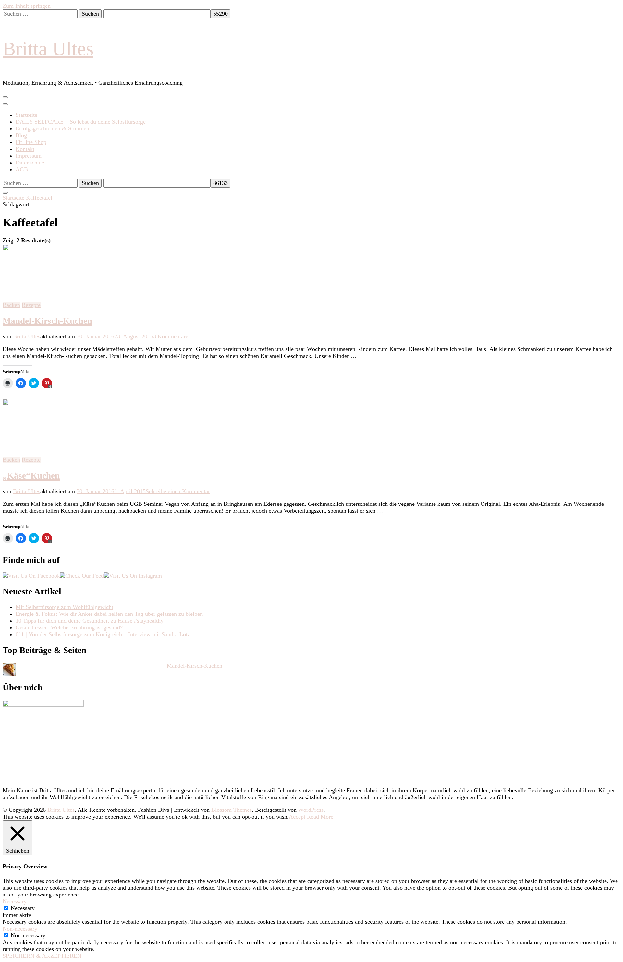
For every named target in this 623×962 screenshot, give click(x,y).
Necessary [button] (15, 901)
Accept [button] (297, 816)
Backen (11, 305)
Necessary (23, 908)
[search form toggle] (5, 193)
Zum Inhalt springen (27, 6)
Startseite (26, 115)
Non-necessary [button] (20, 928)
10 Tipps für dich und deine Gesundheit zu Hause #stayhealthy (90, 620)
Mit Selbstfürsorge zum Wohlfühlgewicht (64, 607)
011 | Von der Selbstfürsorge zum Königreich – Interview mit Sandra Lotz (103, 634)
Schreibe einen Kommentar (178, 491)
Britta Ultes (48, 48)
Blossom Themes (231, 810)
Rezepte (31, 305)
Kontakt (25, 149)
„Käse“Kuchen (31, 476)
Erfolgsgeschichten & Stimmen (52, 128)
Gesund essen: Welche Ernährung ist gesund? (69, 627)
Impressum (29, 155)
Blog (21, 135)
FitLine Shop (31, 142)
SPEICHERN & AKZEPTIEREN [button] (42, 956)
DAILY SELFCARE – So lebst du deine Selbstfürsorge (81, 121)
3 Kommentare (170, 336)
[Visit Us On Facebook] (31, 575)
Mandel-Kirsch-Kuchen (47, 321)
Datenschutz (30, 162)
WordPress (311, 810)
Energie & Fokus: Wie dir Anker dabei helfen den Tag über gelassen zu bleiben (109, 614)
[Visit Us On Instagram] (133, 575)
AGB (22, 169)
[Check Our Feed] (82, 575)
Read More (320, 816)
